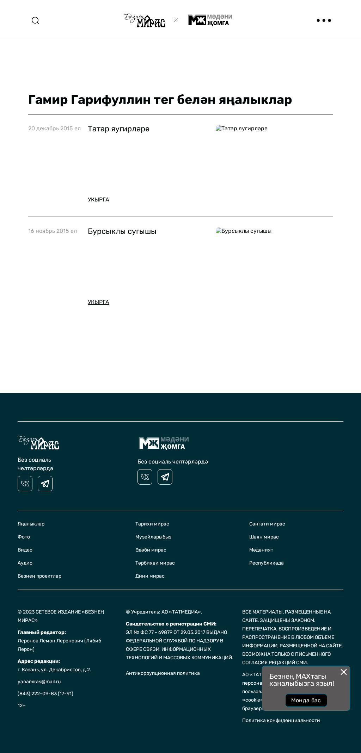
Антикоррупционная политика (163, 673)
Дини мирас (150, 576)
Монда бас (306, 700)
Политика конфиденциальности (281, 720)
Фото (24, 537)
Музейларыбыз (153, 537)
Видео (25, 550)
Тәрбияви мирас (155, 563)
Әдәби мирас (150, 550)
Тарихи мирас (152, 524)
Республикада (266, 563)
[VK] (25, 483)
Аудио (25, 563)
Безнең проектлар (39, 576)
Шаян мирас (264, 537)
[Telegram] (45, 483)
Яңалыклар (31, 524)
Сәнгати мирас (267, 524)
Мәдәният (261, 550)
